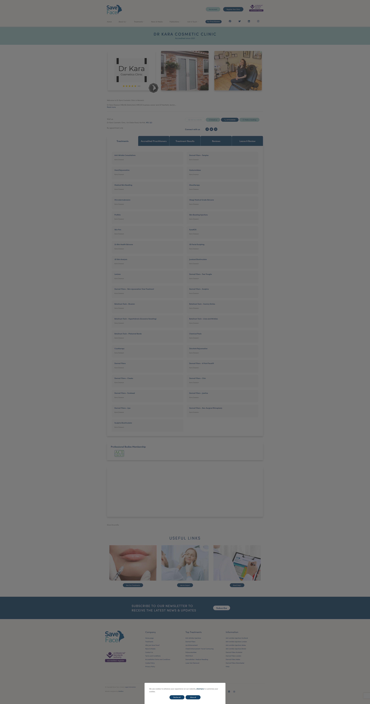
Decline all (177, 697)
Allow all (193, 697)
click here (200, 689)
